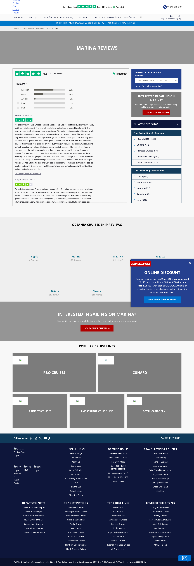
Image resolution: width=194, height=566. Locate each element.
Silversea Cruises (118, 540)
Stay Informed (129, 17)
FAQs (76, 482)
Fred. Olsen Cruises (118, 528)
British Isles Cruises (76, 536)
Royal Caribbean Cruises (118, 532)
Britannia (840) (144, 182)
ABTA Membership (160, 478)
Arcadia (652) (143, 194)
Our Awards (76, 466)
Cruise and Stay (66, 17)
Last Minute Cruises (160, 511)
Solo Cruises (160, 540)
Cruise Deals (18, 17)
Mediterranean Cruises (76, 515)
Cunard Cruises (118, 536)
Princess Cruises (118, 524)
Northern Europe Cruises (76, 545)
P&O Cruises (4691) (146, 138)
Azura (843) (142, 176)
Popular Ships (113, 17)
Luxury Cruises (160, 515)
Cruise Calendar (76, 470)
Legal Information (160, 466)
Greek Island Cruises (76, 519)
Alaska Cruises (76, 524)
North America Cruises (76, 549)
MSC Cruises (118, 511)
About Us (76, 462)
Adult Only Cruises (160, 524)
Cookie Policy (160, 457)
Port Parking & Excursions (76, 478)
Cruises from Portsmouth (34, 532)
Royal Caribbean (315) (147, 162)
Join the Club (75, 487)
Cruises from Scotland (33, 524)
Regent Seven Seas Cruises (118, 545)
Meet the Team (76, 495)
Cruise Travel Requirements (160, 470)
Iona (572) (142, 200)
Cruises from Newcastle (33, 515)
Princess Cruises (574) (147, 150)
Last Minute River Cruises (160, 519)
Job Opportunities (160, 482)
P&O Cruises (118, 507)
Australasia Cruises (76, 532)
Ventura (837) (143, 188)
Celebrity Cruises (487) (148, 156)
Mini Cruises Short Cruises (160, 532)
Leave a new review (148, 123)
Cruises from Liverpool (33, 511)
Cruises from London (34, 528)
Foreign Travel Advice (160, 474)
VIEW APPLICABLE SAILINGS (162, 299)
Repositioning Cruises (160, 536)
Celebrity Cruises (118, 515)
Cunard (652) (143, 144)
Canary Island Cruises (76, 540)
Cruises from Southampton (34, 507)
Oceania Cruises (44, 28)
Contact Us (76, 457)
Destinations (83, 17)
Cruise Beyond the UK (33, 519)
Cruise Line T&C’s (160, 487)
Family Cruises (160, 528)
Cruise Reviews (28, 28)
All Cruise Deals (160, 545)
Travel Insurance (76, 474)
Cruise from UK (49, 17)
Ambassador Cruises (118, 519)
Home (16, 28)
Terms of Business (160, 462)
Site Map (160, 491)
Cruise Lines (98, 17)
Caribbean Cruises (76, 507)
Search (141, 17)
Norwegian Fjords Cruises (76, 511)
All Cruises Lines (118, 549)
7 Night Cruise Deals (160, 507)
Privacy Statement (160, 453)
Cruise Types (33, 17)
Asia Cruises (76, 528)
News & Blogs (76, 453)
